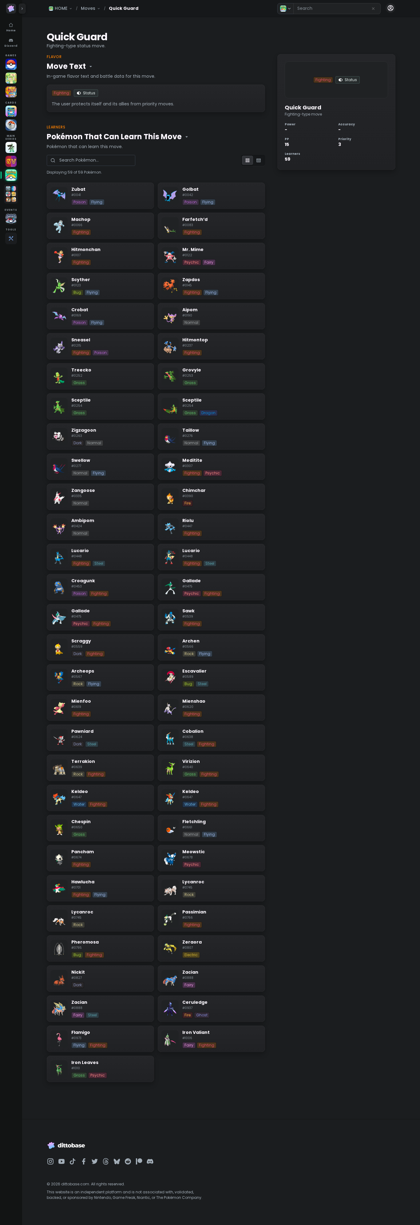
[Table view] (258, 160)
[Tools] (11, 238)
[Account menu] (390, 8)
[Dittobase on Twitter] (95, 1161)
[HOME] (11, 175)
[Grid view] (247, 160)
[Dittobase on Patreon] (139, 1161)
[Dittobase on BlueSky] (117, 1161)
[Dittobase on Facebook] (84, 1161)
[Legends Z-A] (11, 147)
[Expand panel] (22, 9)
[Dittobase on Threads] (106, 1161)
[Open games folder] (11, 194)
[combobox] (337, 8)
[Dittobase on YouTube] (61, 1161)
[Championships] (11, 219)
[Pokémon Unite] (11, 92)
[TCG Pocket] (11, 111)
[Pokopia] (11, 78)
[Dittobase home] (11, 9)
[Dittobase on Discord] (150, 1161)
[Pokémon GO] (11, 64)
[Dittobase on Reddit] (128, 1161)
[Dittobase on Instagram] (50, 1161)
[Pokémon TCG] (11, 125)
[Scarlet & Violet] (11, 161)
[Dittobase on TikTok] (72, 1161)
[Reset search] (373, 8)
